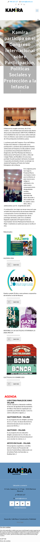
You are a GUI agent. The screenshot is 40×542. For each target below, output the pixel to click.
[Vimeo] (21, 4)
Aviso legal (20, 522)
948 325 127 (14, 1)
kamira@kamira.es (27, 1)
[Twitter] (18, 4)
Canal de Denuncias (20, 508)
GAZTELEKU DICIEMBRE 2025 (14, 377)
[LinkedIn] (24, 4)
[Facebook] (16, 4)
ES (38, 20)
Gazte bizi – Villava (16, 430)
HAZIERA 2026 (9, 258)
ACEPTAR (3, 539)
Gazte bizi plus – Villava (18, 417)
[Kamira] (20, 10)
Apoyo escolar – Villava (18, 443)
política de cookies (5, 534)
